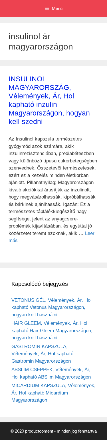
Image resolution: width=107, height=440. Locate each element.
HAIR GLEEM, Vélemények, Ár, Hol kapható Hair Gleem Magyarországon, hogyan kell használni (51, 330)
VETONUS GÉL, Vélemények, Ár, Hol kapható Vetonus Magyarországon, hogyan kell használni (51, 307)
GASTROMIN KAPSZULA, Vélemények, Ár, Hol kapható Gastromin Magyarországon (42, 354)
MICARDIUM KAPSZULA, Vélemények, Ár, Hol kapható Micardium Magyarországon (53, 393)
